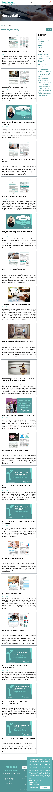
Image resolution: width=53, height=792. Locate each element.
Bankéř (50, 54)
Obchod (26, 776)
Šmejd (46, 95)
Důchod (40, 58)
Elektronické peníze (45, 58)
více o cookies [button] (32, 778)
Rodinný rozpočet (44, 91)
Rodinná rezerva (46, 88)
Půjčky (40, 47)
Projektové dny (47, 86)
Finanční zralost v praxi (44, 40)
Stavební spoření (47, 93)
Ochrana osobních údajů (26, 783)
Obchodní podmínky (26, 778)
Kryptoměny (45, 76)
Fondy (40, 71)
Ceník (26, 785)
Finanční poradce (43, 69)
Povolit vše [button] (44, 787)
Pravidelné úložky (41, 86)
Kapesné (40, 76)
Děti (47, 56)
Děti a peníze (42, 38)
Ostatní (40, 43)
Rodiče (40, 93)
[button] (30, 780)
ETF (50, 58)
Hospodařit (47, 71)
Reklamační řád (26, 780)
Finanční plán (43, 67)
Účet (43, 95)
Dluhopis (43, 56)
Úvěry (39, 95)
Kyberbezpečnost (41, 78)
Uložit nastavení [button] (34, 787)
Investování (41, 41)
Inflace (39, 74)
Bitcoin (39, 56)
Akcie (39, 54)
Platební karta (47, 82)
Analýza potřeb (44, 54)
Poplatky (46, 84)
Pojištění (40, 45)
